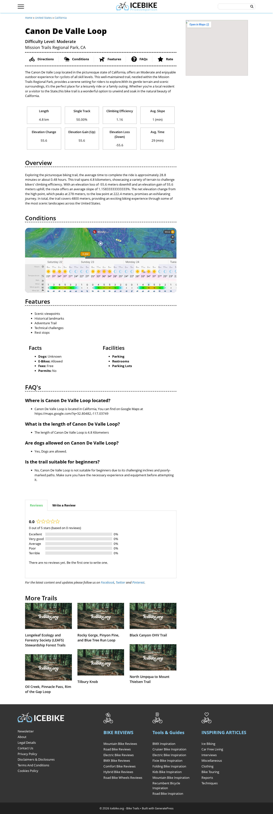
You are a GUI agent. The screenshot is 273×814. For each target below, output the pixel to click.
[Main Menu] (21, 6)
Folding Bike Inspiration (169, 766)
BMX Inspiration (163, 744)
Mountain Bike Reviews (120, 744)
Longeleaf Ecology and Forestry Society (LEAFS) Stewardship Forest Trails (45, 640)
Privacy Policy (27, 754)
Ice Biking (208, 744)
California (61, 17)
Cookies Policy (28, 771)
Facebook (107, 582)
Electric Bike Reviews (118, 755)
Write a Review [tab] (64, 505)
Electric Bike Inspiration (169, 755)
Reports (207, 777)
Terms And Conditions (33, 765)
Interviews (209, 755)
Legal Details (27, 742)
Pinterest (138, 582)
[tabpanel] (100, 544)
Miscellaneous (212, 760)
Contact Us (25, 748)
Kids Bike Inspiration (167, 772)
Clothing (207, 766)
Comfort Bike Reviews (119, 766)
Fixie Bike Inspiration (167, 760)
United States (43, 17)
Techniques (210, 783)
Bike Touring (210, 772)
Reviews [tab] (36, 505)
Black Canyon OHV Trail (148, 635)
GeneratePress (164, 808)
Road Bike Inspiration (167, 793)
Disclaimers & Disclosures (36, 759)
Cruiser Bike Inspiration (169, 749)
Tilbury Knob (87, 681)
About (22, 737)
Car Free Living (212, 749)
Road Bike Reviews (117, 749)
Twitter (120, 582)
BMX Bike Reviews (116, 760)
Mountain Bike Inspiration (170, 777)
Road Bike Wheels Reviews (122, 777)
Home (28, 17)
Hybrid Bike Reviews (118, 772)
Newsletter (26, 731)
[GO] (252, 6)
